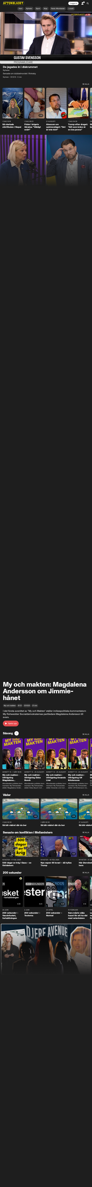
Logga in (73, 3)
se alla (86, 84)
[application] (46, 38)
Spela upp (12, 723)
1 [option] (16, 733)
